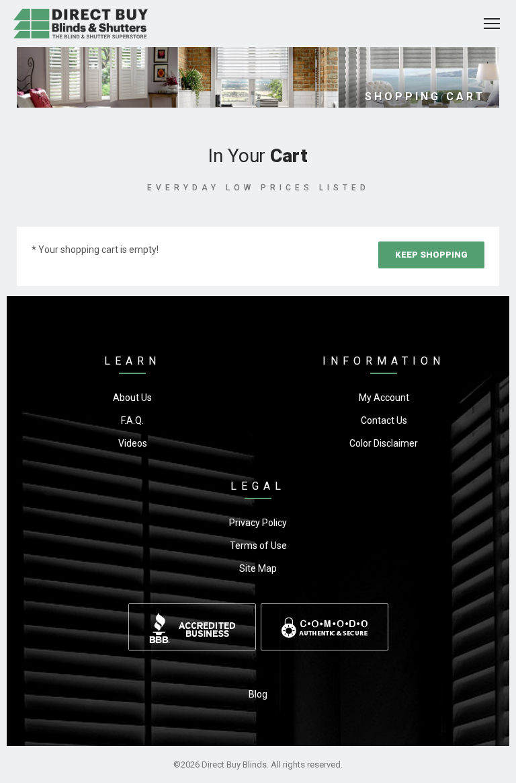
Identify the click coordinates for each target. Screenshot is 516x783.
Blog (258, 694)
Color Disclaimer (383, 443)
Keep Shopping (431, 255)
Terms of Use (258, 545)
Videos (132, 443)
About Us (132, 397)
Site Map (258, 568)
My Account (384, 397)
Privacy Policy (258, 522)
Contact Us (384, 420)
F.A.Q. (132, 420)
